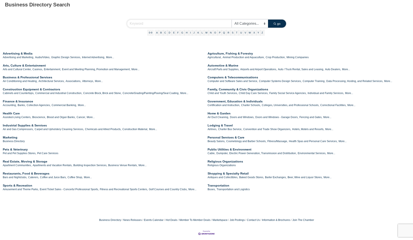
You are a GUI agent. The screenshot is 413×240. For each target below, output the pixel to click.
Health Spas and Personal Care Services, (313, 141)
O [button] (215, 32)
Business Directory (14, 141)
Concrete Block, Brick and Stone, (102, 93)
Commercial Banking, (64, 105)
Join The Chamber (303, 220)
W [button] (250, 32)
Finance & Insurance (18, 101)
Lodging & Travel (220, 125)
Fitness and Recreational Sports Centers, (124, 189)
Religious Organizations (225, 161)
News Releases (132, 220)
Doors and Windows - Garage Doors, (276, 117)
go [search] (278, 23)
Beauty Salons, (216, 141)
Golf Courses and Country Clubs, (168, 189)
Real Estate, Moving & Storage (25, 161)
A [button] (157, 32)
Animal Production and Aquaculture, (244, 57)
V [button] (245, 32)
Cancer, (81, 117)
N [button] (211, 32)
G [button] (182, 32)
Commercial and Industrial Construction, (58, 93)
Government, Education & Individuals (235, 101)
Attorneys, (88, 81)
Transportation (218, 185)
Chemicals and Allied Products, (103, 129)
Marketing (10, 137)
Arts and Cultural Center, (17, 69)
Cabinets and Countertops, (18, 93)
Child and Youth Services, (223, 93)
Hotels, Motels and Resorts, (308, 129)
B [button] (161, 32)
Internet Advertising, (93, 57)
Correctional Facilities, (333, 105)
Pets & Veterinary (15, 149)
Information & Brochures (276, 220)
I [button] (190, 32)
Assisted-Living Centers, (17, 117)
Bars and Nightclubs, (15, 177)
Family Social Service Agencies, (288, 93)
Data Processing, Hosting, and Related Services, (354, 81)
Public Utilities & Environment (229, 149)
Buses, (212, 189)
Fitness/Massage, (277, 141)
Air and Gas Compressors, (18, 129)
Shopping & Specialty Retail (228, 173)
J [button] (194, 32)
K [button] (198, 32)
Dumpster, (222, 153)
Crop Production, (275, 57)
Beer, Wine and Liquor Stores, (305, 177)
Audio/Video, (42, 57)
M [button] (206, 32)
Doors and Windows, (242, 117)
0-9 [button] (150, 32)
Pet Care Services (47, 153)
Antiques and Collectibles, (223, 177)
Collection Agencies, (39, 105)
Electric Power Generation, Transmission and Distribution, (263, 153)
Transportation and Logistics (233, 189)
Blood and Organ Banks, (61, 117)
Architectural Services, (52, 81)
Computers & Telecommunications (233, 77)
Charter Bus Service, (230, 129)
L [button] (202, 32)
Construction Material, (135, 129)
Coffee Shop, (75, 177)
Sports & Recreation (17, 185)
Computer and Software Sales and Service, (233, 81)
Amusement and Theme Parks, (21, 189)
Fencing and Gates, (310, 117)
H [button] (187, 32)
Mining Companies (298, 57)
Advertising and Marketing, (18, 57)
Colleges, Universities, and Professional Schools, (290, 105)
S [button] (232, 32)
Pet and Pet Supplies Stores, (19, 153)
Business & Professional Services (27, 77)
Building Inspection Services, (90, 165)
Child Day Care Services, (253, 93)
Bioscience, (39, 117)
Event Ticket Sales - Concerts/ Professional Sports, (69, 189)
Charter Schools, (251, 105)
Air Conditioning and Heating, (20, 81)
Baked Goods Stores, (251, 177)
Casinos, (37, 69)
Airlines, (212, 129)
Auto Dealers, (333, 69)
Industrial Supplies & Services (25, 125)
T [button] (236, 32)
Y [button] (258, 32)
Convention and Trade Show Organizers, (267, 129)
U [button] (241, 32)
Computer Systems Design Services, (280, 81)
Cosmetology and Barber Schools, (246, 141)
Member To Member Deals (194, 220)
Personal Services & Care (226, 137)
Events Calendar (153, 220)
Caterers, (33, 177)
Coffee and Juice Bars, (53, 177)
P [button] (219, 32)
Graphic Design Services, (66, 57)
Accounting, (10, 105)
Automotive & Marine (223, 65)
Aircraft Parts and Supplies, (223, 69)
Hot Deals (171, 220)
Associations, (73, 81)
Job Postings (237, 220)
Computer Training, (314, 81)
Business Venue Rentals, (122, 165)
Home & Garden (219, 113)
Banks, (22, 105)
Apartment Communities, (17, 165)
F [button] (178, 32)
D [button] (169, 32)
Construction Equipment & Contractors (31, 89)
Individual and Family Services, (326, 93)
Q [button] (224, 32)
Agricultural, (215, 57)
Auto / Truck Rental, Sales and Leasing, (301, 69)
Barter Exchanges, (276, 177)
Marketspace (220, 220)
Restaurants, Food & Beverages (26, 173)
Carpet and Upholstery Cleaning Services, (59, 129)
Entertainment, (52, 69)
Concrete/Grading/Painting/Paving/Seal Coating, (151, 93)
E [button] (174, 32)
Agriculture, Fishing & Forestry (230, 53)
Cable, (211, 153)
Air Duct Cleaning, (218, 117)
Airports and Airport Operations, (258, 69)
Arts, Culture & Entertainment (24, 65)
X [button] (254, 32)
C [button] (165, 32)
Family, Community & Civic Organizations (238, 89)
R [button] (228, 32)
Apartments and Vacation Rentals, (52, 165)
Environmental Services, (312, 153)
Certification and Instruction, (224, 105)
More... (110, 57)
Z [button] (262, 32)
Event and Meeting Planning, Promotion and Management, (96, 69)
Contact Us (253, 220)
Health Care (11, 113)
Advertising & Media (17, 53)
